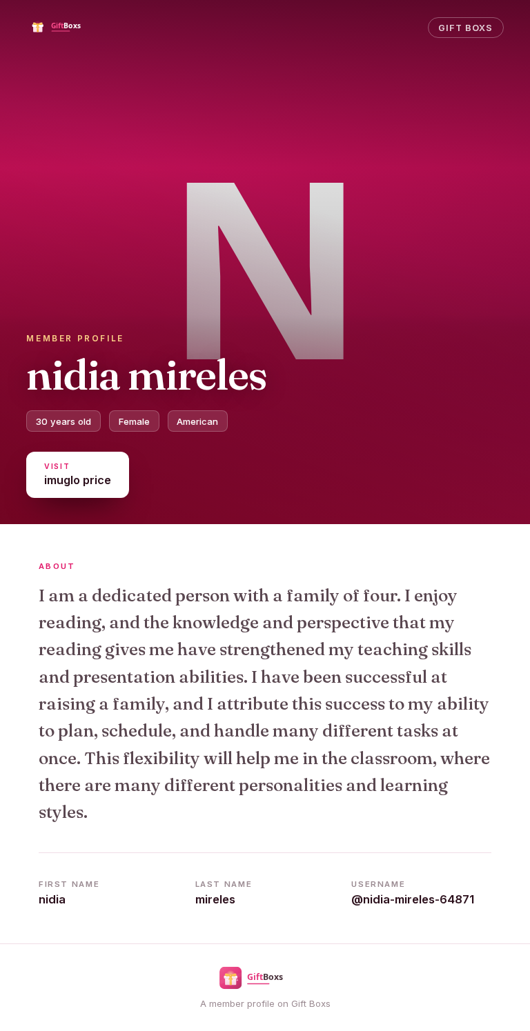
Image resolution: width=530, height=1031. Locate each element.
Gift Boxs (465, 28)
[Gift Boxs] (66, 28)
